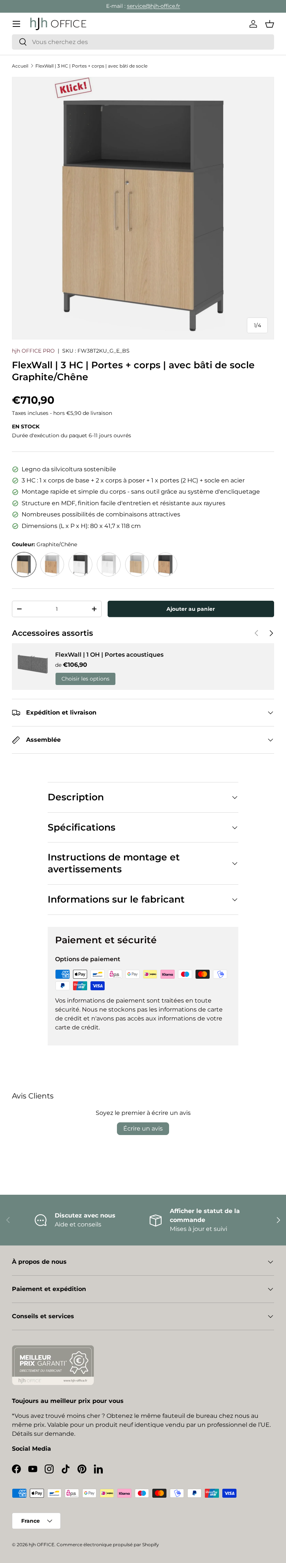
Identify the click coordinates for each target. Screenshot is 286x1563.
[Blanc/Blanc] (109, 564)
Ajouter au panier (190, 609)
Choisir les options (85, 678)
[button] (269, 24)
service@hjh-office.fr (153, 6)
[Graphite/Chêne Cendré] (165, 564)
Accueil (20, 66)
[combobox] (143, 42)
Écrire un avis (143, 1128)
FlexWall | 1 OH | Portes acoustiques (109, 654)
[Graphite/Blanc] (80, 564)
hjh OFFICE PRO (33, 350)
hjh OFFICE (41, 1544)
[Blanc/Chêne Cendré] (52, 564)
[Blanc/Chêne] (137, 564)
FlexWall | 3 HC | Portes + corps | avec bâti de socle (91, 66)
